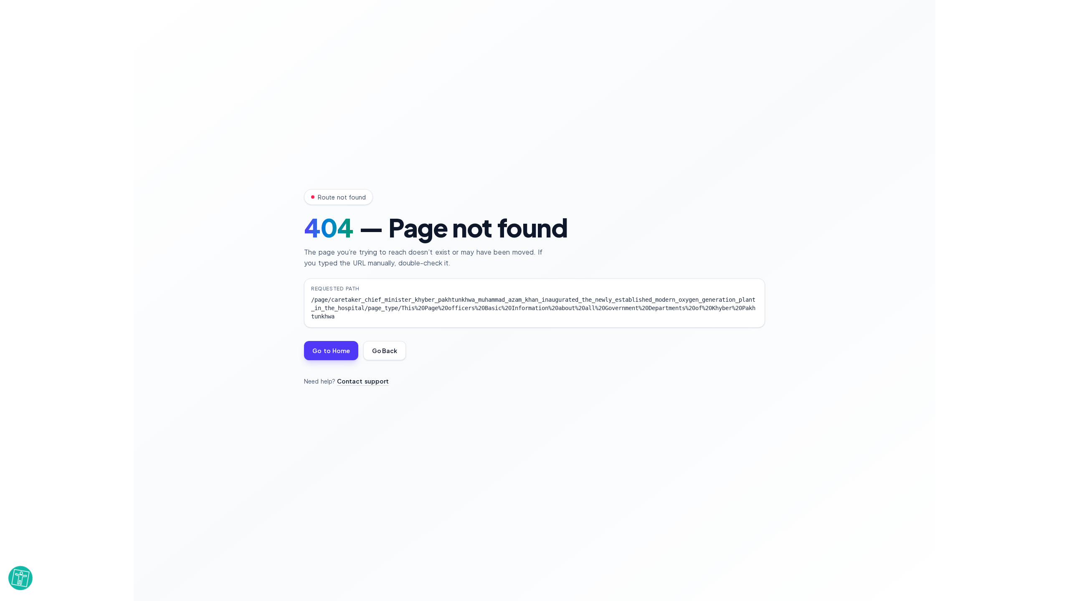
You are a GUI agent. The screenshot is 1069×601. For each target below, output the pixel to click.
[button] (20, 577)
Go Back (384, 350)
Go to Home (331, 350)
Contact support (363, 381)
